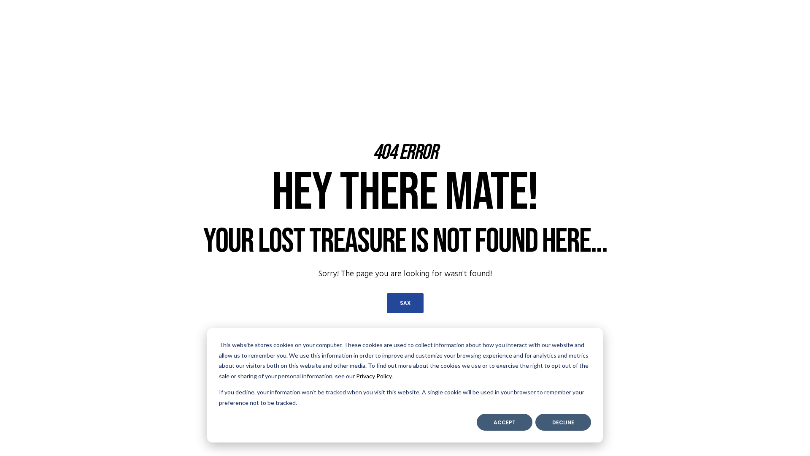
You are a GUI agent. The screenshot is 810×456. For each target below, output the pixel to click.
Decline (563, 422)
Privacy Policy (374, 376)
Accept (505, 422)
